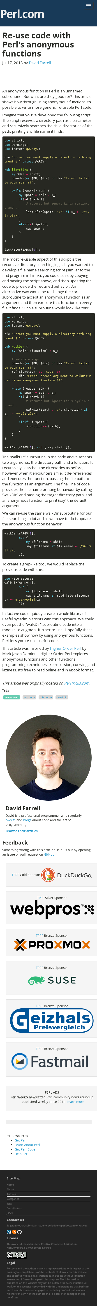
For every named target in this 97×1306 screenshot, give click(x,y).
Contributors (14, 1208)
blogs (27, 820)
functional (29, 697)
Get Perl (21, 1140)
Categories (13, 1198)
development (11, 697)
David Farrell (40, 62)
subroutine (45, 697)
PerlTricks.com (76, 683)
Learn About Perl (27, 1145)
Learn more (75, 1101)
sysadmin (61, 697)
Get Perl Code (25, 1149)
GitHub (49, 854)
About (10, 1189)
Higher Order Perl (65, 648)
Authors (11, 1194)
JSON (10, 1213)
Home (10, 1184)
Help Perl (21, 1154)
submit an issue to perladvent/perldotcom (50, 1225)
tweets (11, 820)
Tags (9, 1203)
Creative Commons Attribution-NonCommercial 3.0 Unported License (42, 1245)
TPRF (15, 875)
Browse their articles (22, 831)
